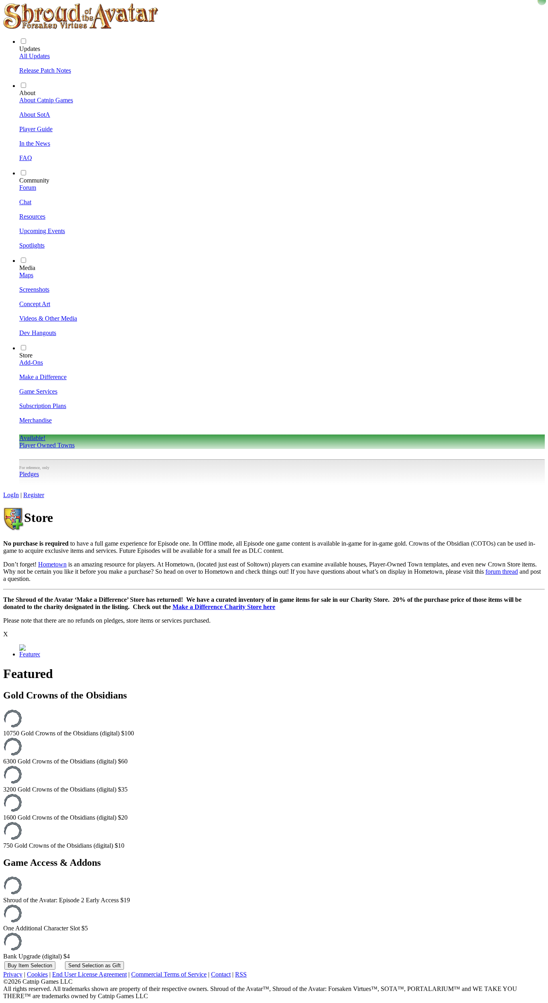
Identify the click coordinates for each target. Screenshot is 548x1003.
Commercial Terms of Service (169, 974)
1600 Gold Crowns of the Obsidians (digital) (65, 817)
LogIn (11, 494)
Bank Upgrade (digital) (36, 956)
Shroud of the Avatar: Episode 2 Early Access (66, 900)
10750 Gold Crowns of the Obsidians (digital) (68, 733)
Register (33, 494)
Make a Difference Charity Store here (224, 606)
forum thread (501, 571)
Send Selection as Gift (94, 965)
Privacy (12, 974)
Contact (221, 974)
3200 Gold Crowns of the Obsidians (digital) (65, 789)
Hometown (52, 564)
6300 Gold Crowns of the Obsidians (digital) (65, 761)
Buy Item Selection (30, 965)
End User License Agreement (89, 974)
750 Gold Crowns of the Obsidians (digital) (63, 845)
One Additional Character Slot (45, 928)
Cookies (37, 974)
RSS (241, 974)
